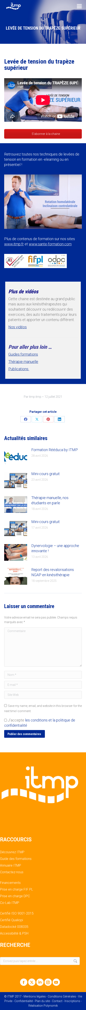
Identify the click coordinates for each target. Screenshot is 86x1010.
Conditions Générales (62, 996)
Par (32, 396)
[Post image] (15, 456)
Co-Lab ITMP (9, 903)
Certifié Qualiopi (11, 920)
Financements (10, 883)
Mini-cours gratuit (45, 474)
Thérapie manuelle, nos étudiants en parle (49, 500)
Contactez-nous (11, 872)
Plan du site (42, 1001)
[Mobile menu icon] (79, 6)
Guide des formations (16, 859)
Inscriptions (72, 1001)
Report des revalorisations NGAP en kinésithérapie (52, 572)
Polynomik (51, 1005)
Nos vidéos (17, 327)
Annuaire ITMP (10, 865)
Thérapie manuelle (23, 361)
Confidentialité (23, 1001)
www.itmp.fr (14, 244)
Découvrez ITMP (12, 852)
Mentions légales (35, 996)
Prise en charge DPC (15, 896)
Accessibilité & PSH (14, 933)
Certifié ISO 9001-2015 (17, 913)
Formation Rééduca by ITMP (54, 450)
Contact (57, 1001)
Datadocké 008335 (14, 926)
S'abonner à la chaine (45, 134)
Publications (18, 369)
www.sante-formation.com (50, 244)
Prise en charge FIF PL (16, 889)
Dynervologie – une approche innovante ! (55, 548)
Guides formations (23, 354)
